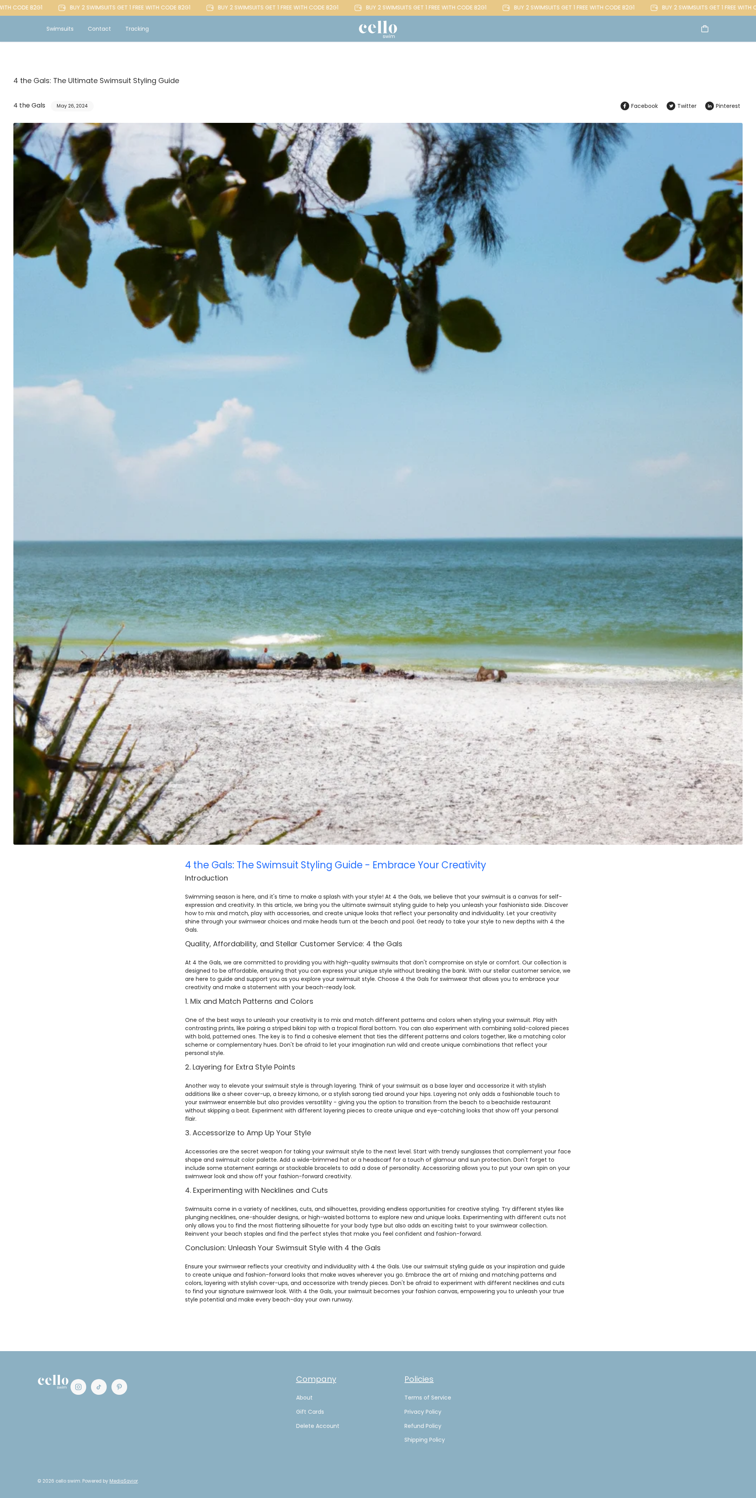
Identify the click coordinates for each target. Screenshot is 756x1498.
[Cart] (705, 29)
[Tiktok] (99, 1387)
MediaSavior (123, 1481)
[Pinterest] (119, 1387)
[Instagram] (78, 1387)
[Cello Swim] (378, 29)
